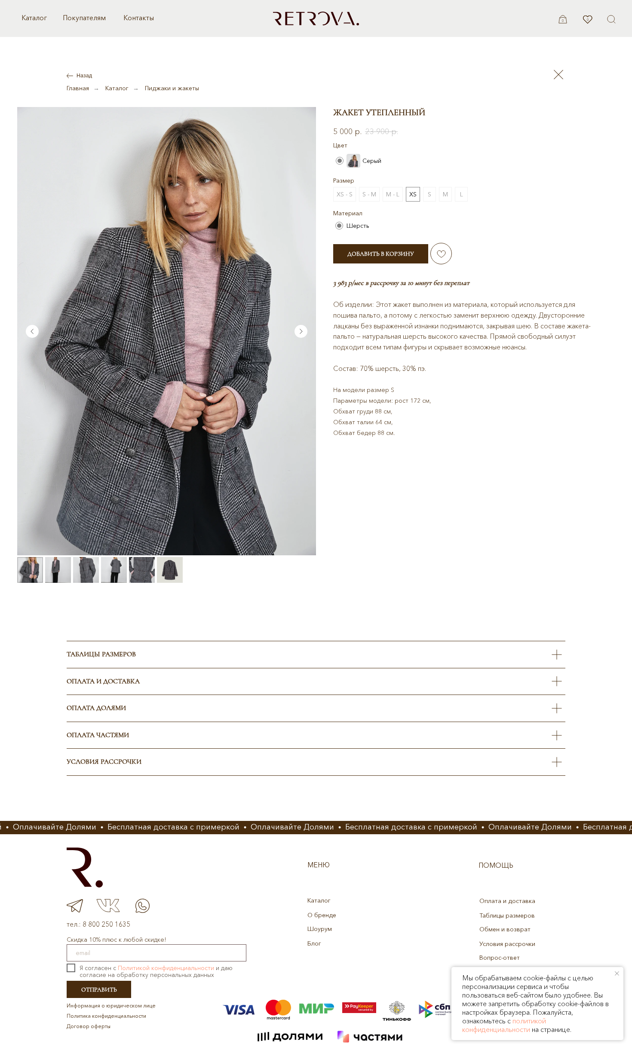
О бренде (321, 915)
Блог (314, 943)
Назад (84, 76)
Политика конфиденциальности (106, 1016)
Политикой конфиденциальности (166, 968)
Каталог (34, 17)
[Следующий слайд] (301, 331)
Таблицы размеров (507, 915)
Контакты (138, 17)
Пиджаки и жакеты (172, 88)
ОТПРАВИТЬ (99, 989)
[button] (611, 19)
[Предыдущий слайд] (32, 331)
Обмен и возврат (505, 929)
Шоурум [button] (319, 929)
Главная (78, 88)
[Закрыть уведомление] (617, 973)
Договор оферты (88, 1026)
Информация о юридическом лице (111, 1005)
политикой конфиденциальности (504, 1025)
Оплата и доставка (507, 901)
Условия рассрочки (507, 944)
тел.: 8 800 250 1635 (98, 924)
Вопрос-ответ (499, 957)
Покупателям (84, 17)
